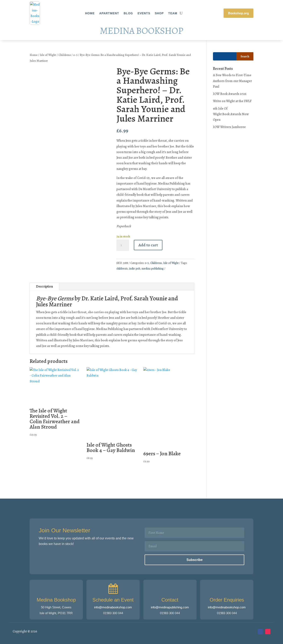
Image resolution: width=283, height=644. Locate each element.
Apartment (109, 13)
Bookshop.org (238, 13)
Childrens (64, 55)
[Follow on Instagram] (268, 631)
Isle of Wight (48, 55)
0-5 (75, 55)
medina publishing (153, 269)
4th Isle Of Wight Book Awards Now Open (231, 114)
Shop (159, 13)
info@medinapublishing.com (170, 607)
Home (90, 13)
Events (144, 13)
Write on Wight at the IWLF (232, 101)
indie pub (134, 269)
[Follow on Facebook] (260, 631)
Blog (128, 13)
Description (44, 286)
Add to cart (148, 245)
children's (122, 269)
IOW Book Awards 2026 (229, 94)
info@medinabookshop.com (113, 607)
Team (172, 13)
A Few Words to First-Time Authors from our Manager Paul (232, 81)
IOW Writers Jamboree (229, 127)
